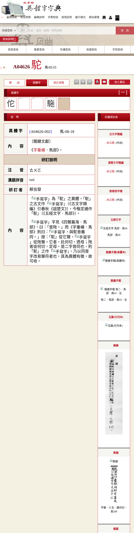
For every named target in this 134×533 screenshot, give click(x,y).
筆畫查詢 (39, 49)
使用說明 (66, 17)
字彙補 (39, 150)
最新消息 (12, 17)
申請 (119, 142)
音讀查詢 (91, 49)
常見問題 (25, 17)
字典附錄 (53, 17)
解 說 (14, 82)
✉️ (104, 81)
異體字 (37, 82)
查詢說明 (8, 39)
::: (2, 17)
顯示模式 (80, 17)
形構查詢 (65, 49)
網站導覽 (94, 17)
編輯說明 (39, 17)
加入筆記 (119, 82)
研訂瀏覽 (59, 82)
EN (117, 17)
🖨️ (97, 81)
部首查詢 (13, 49)
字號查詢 (117, 49)
